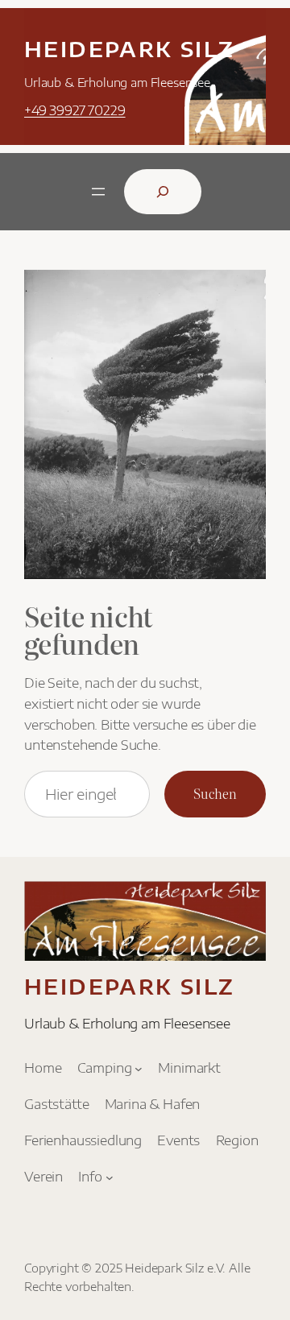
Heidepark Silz (129, 48)
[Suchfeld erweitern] (162, 191)
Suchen (215, 793)
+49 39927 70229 (75, 109)
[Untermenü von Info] (110, 1177)
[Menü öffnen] (98, 191)
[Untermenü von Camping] (139, 1068)
